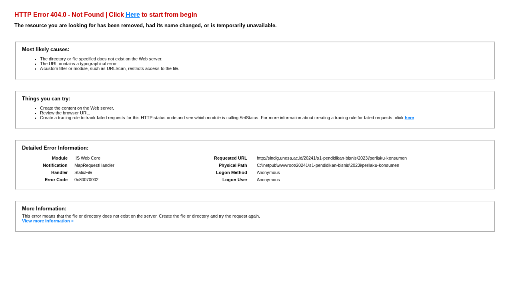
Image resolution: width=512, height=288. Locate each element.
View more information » (48, 220)
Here (133, 14)
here (409, 117)
